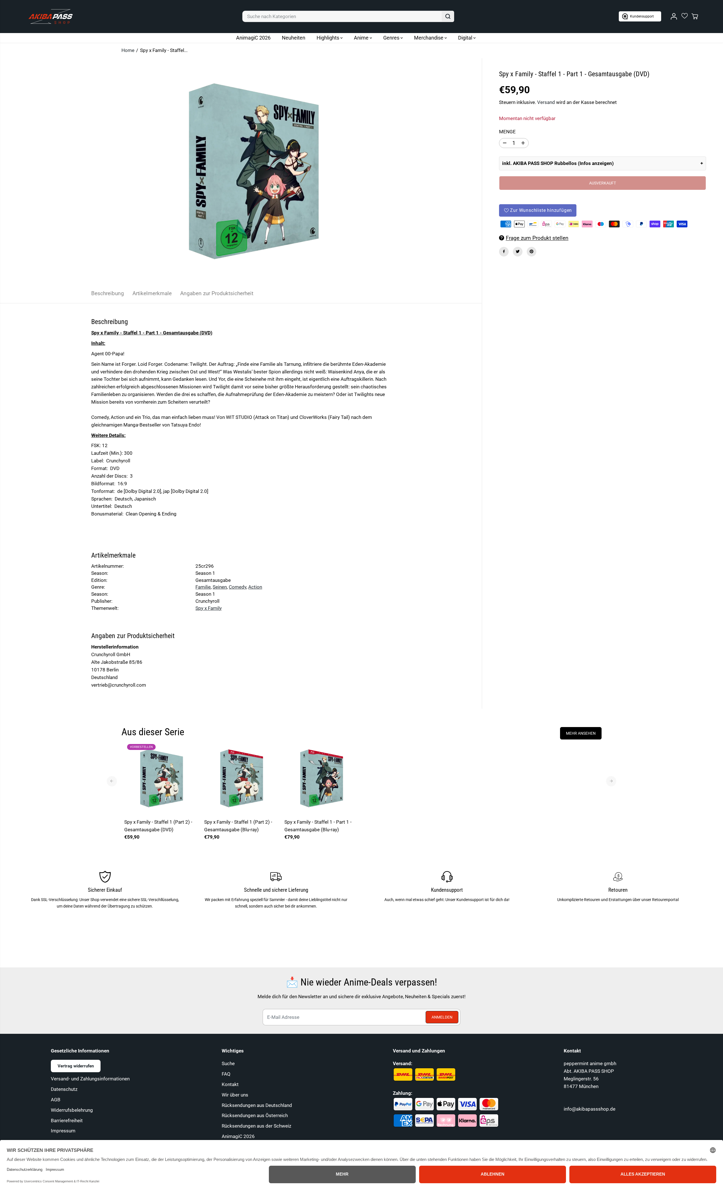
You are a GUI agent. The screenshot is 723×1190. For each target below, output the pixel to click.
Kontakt (230, 1084)
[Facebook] (504, 251)
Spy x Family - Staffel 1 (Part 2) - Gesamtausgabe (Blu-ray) (238, 825)
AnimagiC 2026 (253, 38)
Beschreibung (107, 293)
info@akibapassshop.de (589, 1109)
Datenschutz (64, 1089)
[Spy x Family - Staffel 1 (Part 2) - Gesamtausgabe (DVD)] (161, 778)
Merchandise (429, 38)
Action (255, 587)
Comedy (237, 587)
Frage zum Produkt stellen (537, 237)
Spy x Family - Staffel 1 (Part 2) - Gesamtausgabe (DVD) (158, 825)
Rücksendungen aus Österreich (255, 1115)
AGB (55, 1099)
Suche (228, 1063)
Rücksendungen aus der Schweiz (256, 1126)
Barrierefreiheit (67, 1120)
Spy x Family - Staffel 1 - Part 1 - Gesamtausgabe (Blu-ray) (318, 825)
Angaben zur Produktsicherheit (216, 293)
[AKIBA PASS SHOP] (50, 16)
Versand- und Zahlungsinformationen (90, 1079)
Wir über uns (235, 1095)
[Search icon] (448, 16)
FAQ (226, 1074)
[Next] (611, 781)
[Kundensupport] (640, 16)
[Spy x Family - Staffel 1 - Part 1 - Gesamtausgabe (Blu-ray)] (321, 778)
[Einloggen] (674, 16)
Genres (391, 38)
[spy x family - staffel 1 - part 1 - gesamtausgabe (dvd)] (254, 171)
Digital (465, 38)
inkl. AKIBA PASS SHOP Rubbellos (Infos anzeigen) (558, 163)
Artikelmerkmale (152, 293)
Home (127, 50)
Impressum (63, 1131)
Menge (507, 131)
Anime (362, 38)
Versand (546, 102)
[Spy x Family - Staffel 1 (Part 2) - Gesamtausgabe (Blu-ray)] (241, 778)
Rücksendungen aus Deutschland (257, 1105)
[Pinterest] (531, 251)
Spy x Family (208, 608)
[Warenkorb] (695, 16)
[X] (517, 251)
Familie (203, 587)
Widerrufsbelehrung (72, 1110)
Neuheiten (293, 38)
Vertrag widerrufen (76, 1066)
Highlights (328, 38)
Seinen (220, 587)
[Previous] (112, 781)
